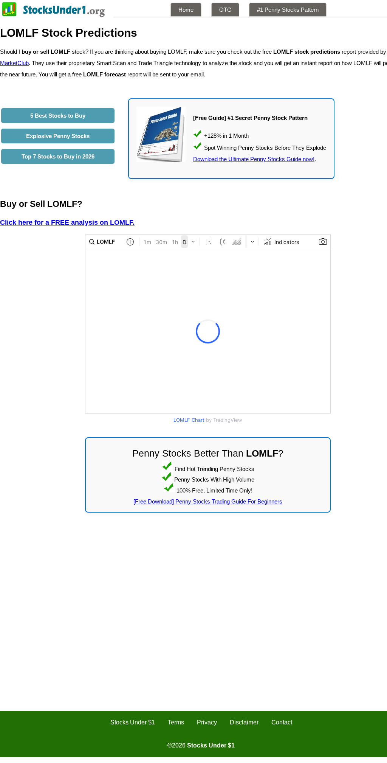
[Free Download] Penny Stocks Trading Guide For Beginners (207, 501)
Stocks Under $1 (132, 722)
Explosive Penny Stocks (58, 136)
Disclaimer (244, 722)
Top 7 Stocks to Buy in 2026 (58, 156)
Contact (281, 722)
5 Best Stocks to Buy (57, 115)
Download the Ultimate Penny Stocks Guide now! (253, 159)
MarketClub (14, 63)
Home (186, 9)
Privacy (207, 722)
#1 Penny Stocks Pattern (288, 9)
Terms (176, 722)
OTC (225, 9)
